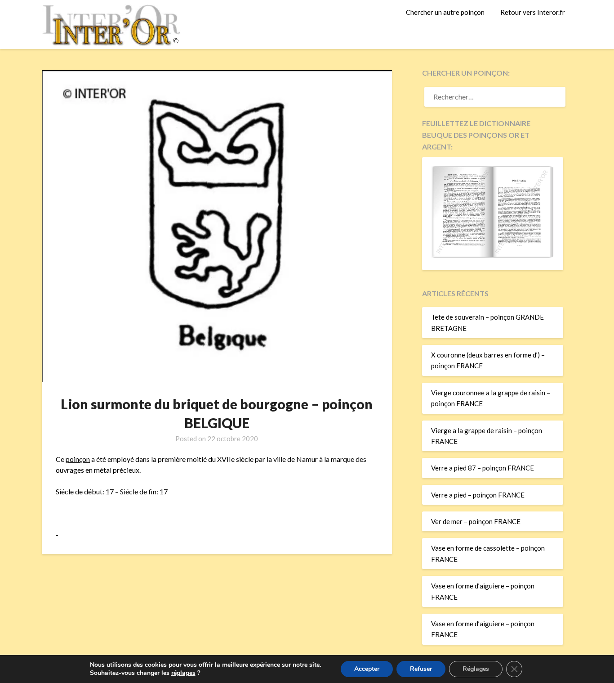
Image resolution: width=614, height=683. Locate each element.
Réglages (476, 669)
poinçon (78, 459)
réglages (183, 673)
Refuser (421, 669)
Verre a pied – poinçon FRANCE (478, 495)
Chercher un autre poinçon (445, 12)
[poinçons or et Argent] (492, 255)
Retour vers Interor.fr (532, 12)
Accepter (366, 669)
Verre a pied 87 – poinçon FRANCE (482, 468)
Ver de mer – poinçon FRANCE (476, 521)
